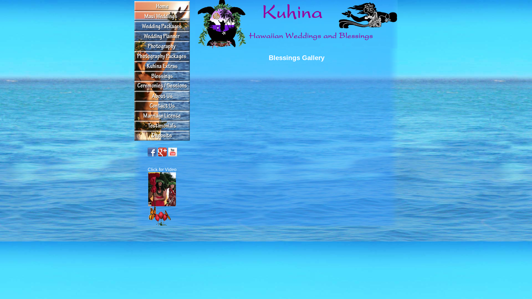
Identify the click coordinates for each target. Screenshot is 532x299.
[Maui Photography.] (162, 56)
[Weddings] (162, 26)
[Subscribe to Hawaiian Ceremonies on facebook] (152, 152)
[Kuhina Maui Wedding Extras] (162, 66)
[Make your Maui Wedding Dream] (162, 16)
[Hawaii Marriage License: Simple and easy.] (162, 116)
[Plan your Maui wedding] (162, 36)
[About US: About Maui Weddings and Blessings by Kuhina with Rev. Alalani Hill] (162, 96)
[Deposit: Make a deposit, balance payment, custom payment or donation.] (162, 126)
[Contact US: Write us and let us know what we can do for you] (162, 106)
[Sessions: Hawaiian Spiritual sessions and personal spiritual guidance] (162, 86)
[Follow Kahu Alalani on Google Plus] (162, 152)
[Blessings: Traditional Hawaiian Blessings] (162, 76)
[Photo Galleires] (162, 46)
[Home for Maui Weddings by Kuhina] (162, 6)
